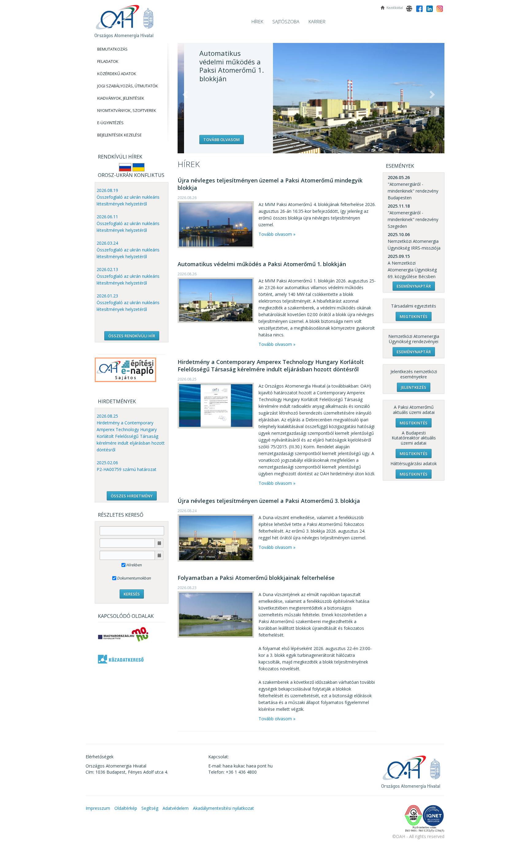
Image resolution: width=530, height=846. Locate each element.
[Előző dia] (185, 94)
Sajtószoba (285, 21)
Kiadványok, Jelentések (120, 98)
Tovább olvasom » (277, 234)
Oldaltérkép (125, 808)
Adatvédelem (176, 808)
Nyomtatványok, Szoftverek (126, 110)
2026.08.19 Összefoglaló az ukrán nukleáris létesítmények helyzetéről (128, 197)
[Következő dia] (432, 94)
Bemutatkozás (112, 49)
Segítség (149, 808)
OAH (124, 19)
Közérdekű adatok (116, 73)
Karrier (317, 21)
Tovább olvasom (215, 139)
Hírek (257, 21)
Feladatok (107, 61)
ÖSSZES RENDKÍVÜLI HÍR (131, 336)
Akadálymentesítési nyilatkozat (223, 808)
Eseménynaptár (414, 286)
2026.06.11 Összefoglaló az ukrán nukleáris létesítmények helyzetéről (128, 223)
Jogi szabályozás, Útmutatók (127, 86)
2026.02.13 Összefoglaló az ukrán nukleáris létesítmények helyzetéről (128, 276)
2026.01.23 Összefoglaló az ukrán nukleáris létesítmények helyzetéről (128, 302)
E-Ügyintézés (110, 122)
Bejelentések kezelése (119, 135)
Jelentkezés (413, 387)
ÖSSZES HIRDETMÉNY (132, 496)
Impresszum (98, 808)
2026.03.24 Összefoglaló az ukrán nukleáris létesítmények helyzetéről (128, 249)
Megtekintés (414, 316)
